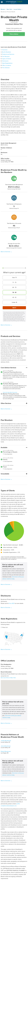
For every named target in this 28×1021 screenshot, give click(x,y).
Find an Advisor (14, 34)
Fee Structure (6, 56)
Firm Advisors (6, 67)
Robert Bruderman (6, 751)
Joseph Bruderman (6, 740)
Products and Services (8, 54)
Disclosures (5, 61)
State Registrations (7, 63)
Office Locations (6, 65)
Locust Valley (17, 9)
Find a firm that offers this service (10, 392)
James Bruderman (6, 746)
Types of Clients (6, 59)
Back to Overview (6, 251)
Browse (3, 9)
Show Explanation (8, 454)
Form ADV (11, 603)
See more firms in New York (8, 678)
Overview (4, 50)
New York (9, 9)
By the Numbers (6, 52)
